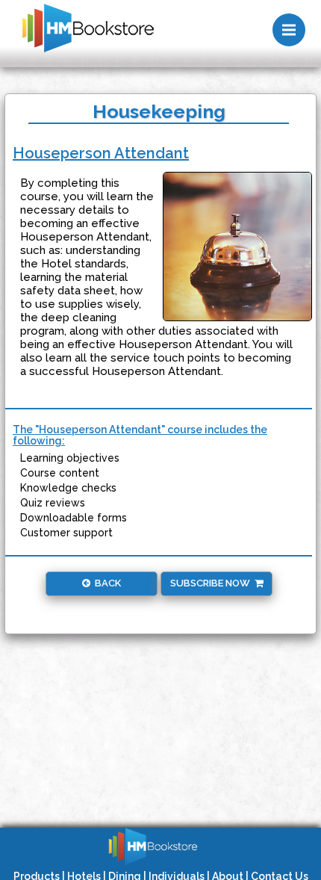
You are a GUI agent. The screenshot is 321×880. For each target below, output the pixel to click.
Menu (288, 29)
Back (105, 583)
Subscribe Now (212, 583)
